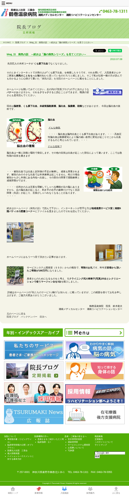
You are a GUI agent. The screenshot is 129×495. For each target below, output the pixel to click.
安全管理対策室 (75, 439)
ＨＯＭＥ (7, 42)
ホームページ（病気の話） (28, 208)
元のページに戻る (16, 313)
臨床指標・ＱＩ (45, 442)
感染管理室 (73, 442)
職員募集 (99, 436)
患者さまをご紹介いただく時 (51, 439)
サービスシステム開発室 (79, 445)
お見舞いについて (76, 448)
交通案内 (99, 439)
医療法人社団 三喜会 (17, 450)
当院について (10, 436)
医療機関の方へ (41, 436)
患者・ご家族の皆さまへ (75, 436)
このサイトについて (104, 442)
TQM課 (71, 450)
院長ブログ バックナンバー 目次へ (27, 316)
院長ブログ (20, 42)
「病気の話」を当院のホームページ (58, 78)
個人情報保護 (13, 453)
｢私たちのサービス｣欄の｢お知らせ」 (50, 292)
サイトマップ (101, 445)
